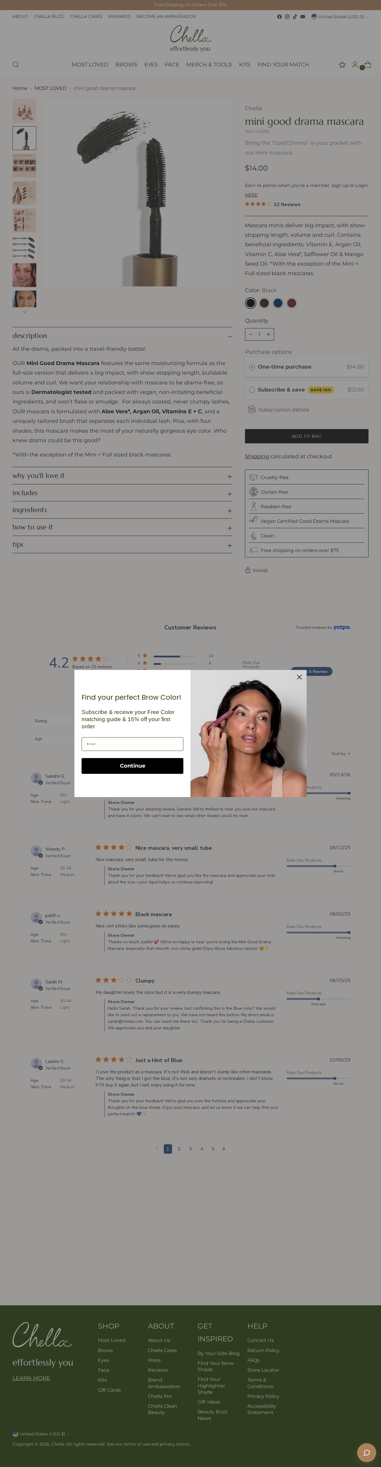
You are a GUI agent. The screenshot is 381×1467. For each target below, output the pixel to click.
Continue (132, 766)
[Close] (299, 677)
